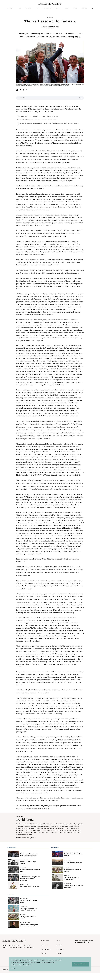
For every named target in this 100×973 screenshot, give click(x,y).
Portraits (28, 8)
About (66, 8)
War (54, 28)
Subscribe (84, 8)
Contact (75, 8)
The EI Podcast (47, 8)
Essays (19, 8)
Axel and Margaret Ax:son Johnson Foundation (84, 941)
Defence (50, 28)
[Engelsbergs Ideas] (50, 4)
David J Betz (55, 27)
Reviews (37, 8)
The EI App (58, 8)
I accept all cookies (81, 964)
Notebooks (10, 8)
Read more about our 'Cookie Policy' (21, 965)
